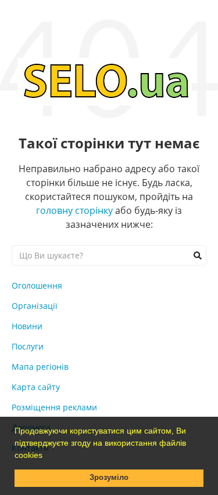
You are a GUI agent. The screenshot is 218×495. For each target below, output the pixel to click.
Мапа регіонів (40, 366)
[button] (46, 456)
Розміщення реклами (54, 407)
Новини (27, 326)
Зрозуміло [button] (109, 478)
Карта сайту (36, 386)
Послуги (28, 346)
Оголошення (37, 285)
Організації (35, 305)
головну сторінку (74, 210)
